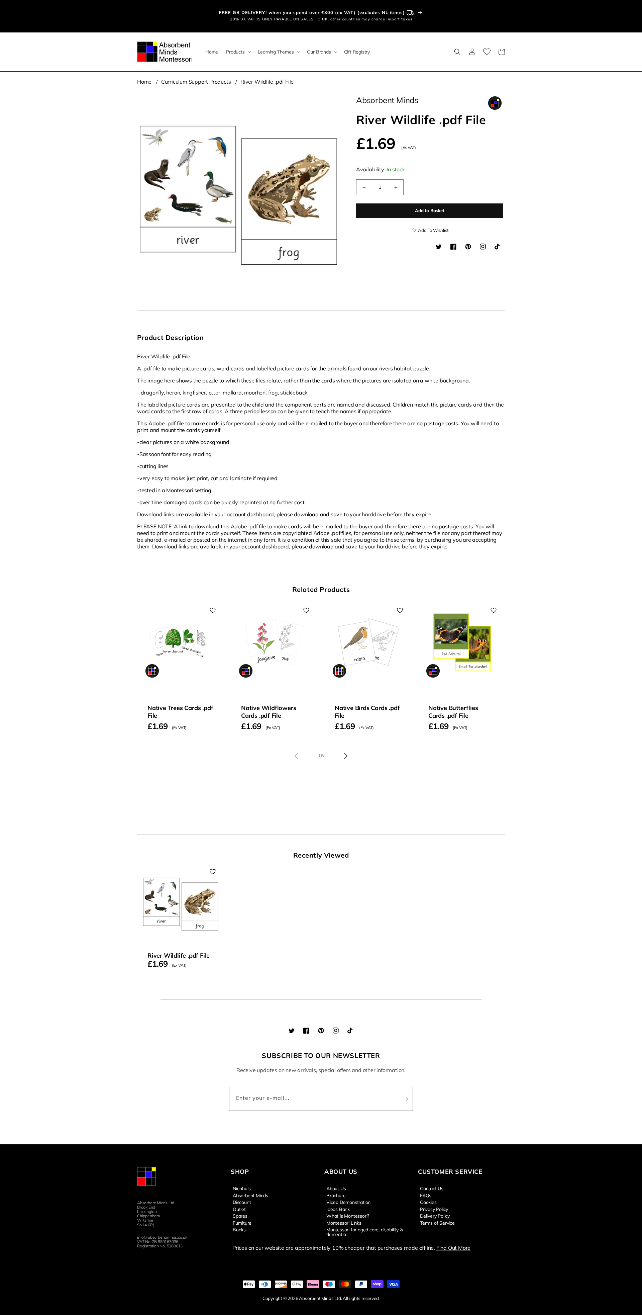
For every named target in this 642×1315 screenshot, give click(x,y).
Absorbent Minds (250, 1195)
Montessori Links (343, 1222)
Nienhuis (241, 1188)
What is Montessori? (347, 1215)
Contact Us (431, 1188)
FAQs (425, 1195)
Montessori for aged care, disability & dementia (364, 1232)
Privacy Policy (434, 1209)
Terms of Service (437, 1222)
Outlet (239, 1209)
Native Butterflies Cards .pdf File (453, 711)
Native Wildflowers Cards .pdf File (268, 711)
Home (144, 81)
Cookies (428, 1202)
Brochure (335, 1195)
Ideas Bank (338, 1209)
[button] (237, 52)
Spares (240, 1215)
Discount (242, 1202)
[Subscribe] (405, 1099)
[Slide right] (345, 756)
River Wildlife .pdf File (267, 81)
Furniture (242, 1222)
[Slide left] (296, 756)
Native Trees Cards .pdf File (180, 711)
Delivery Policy (435, 1215)
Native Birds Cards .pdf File (367, 711)
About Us (336, 1188)
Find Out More (453, 1247)
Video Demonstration (348, 1202)
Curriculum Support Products (196, 81)
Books (239, 1229)
